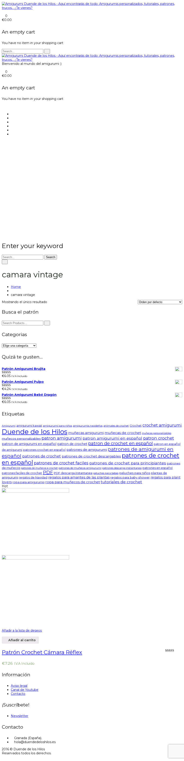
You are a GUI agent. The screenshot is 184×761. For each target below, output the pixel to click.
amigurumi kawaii (29, 425)
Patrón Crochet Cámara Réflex (42, 652)
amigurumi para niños (57, 425)
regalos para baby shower (130, 477)
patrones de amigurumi (86, 449)
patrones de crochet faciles (61, 463)
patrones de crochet (41, 456)
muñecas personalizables (156, 433)
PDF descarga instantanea (73, 473)
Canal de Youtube (24, 690)
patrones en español (157, 468)
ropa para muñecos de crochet (72, 482)
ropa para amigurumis (28, 482)
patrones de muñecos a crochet (39, 468)
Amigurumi (8, 425)
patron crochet (158, 438)
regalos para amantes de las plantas (79, 477)
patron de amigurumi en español (29, 444)
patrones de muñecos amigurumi (80, 468)
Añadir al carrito (21, 640)
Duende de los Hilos (34, 432)
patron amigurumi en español (112, 438)
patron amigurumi (62, 438)
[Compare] (3, 624)
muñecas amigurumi (86, 433)
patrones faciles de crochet (22, 473)
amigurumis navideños (88, 425)
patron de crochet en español (120, 443)
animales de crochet (116, 425)
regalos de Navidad (33, 477)
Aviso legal (19, 686)
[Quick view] (3, 634)
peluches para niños (134, 473)
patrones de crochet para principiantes (127, 463)
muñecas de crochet (123, 433)
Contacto (18, 694)
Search (50, 257)
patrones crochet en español (44, 449)
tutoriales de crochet (121, 481)
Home (16, 287)
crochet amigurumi (162, 425)
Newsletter (19, 716)
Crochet (136, 425)
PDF (48, 472)
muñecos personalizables (21, 438)
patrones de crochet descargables (91, 456)
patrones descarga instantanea (122, 468)
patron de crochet (72, 444)
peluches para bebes (105, 473)
